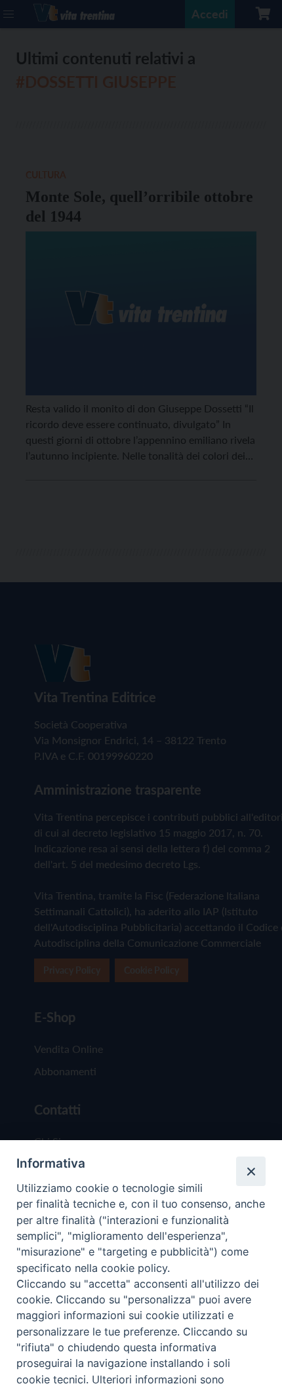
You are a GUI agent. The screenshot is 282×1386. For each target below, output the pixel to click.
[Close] (250, 1171)
